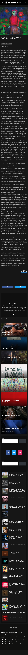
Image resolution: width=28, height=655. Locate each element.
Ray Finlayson (6, 40)
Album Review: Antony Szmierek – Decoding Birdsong (15, 537)
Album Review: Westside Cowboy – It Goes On (16, 475)
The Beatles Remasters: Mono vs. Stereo (13, 612)
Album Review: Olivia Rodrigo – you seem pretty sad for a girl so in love (17, 506)
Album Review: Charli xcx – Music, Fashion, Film (17, 522)
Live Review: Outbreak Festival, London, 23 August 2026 (17, 584)
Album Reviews (4, 43)
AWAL (3, 280)
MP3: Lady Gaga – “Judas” (16, 617)
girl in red (12, 280)
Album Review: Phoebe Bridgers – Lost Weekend (16, 561)
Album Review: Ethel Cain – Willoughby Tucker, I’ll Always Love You (16, 592)
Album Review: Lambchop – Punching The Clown (16, 483)
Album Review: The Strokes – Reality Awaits (17, 545)
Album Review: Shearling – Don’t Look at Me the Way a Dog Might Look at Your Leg (17, 490)
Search (4, 438)
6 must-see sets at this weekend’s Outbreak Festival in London (16, 576)
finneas (7, 280)
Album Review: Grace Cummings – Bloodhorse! (16, 530)
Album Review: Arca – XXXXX (17, 514)
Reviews (10, 43)
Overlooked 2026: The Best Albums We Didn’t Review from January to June (17, 606)
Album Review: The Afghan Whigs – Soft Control (16, 498)
